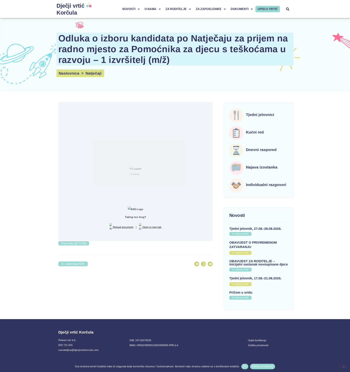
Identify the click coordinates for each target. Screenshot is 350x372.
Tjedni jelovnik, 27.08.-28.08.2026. (255, 228)
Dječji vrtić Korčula (76, 332)
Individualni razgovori (266, 185)
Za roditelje (176, 9)
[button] (288, 9)
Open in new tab (151, 227)
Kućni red (255, 132)
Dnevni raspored (261, 150)
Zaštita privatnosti (262, 366)
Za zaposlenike (208, 9)
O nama (150, 9)
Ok (244, 366)
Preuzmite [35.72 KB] (73, 243)
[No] (343, 366)
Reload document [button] (122, 227)
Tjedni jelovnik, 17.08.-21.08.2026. (255, 278)
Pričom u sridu (240, 292)
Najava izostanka (261, 167)
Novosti (128, 9)
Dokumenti (239, 9)
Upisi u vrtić (268, 9)
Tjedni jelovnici (260, 115)
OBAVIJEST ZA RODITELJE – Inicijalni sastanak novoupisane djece (258, 262)
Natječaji (93, 73)
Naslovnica (69, 73)
